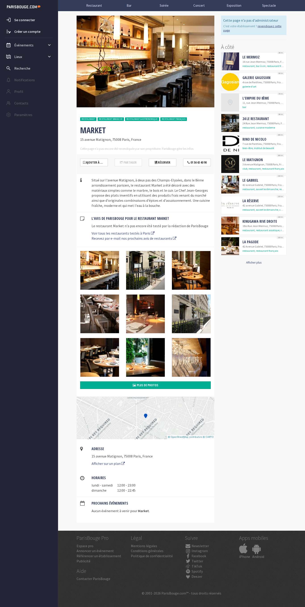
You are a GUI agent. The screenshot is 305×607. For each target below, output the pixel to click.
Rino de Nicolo (254, 139)
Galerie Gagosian (256, 77)
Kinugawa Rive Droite (259, 221)
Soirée (164, 5)
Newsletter (200, 546)
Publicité (83, 561)
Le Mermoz (251, 57)
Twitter (197, 561)
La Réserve (250, 200)
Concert (199, 5)
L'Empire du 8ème (255, 98)
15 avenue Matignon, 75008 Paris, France (122, 456)
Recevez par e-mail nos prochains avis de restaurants (132, 238)
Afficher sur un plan (106, 463)
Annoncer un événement (95, 551)
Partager (130, 162)
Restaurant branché (111, 119)
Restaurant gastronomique (142, 119)
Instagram (199, 551)
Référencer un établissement (99, 556)
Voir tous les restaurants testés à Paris (121, 233)
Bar (129, 5)
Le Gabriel (250, 180)
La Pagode (250, 241)
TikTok (196, 566)
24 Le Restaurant (255, 118)
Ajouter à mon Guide (96, 162)
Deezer (196, 576)
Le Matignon (252, 159)
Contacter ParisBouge (93, 578)
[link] (253, 61)
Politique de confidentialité (152, 556)
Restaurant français (174, 119)
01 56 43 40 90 (198, 162)
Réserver (163, 162)
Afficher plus (253, 262)
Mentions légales (144, 546)
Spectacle (269, 5)
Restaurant (94, 5)
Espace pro (85, 546)
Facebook (198, 556)
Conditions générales (147, 551)
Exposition (234, 5)
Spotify (197, 571)
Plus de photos (147, 385)
